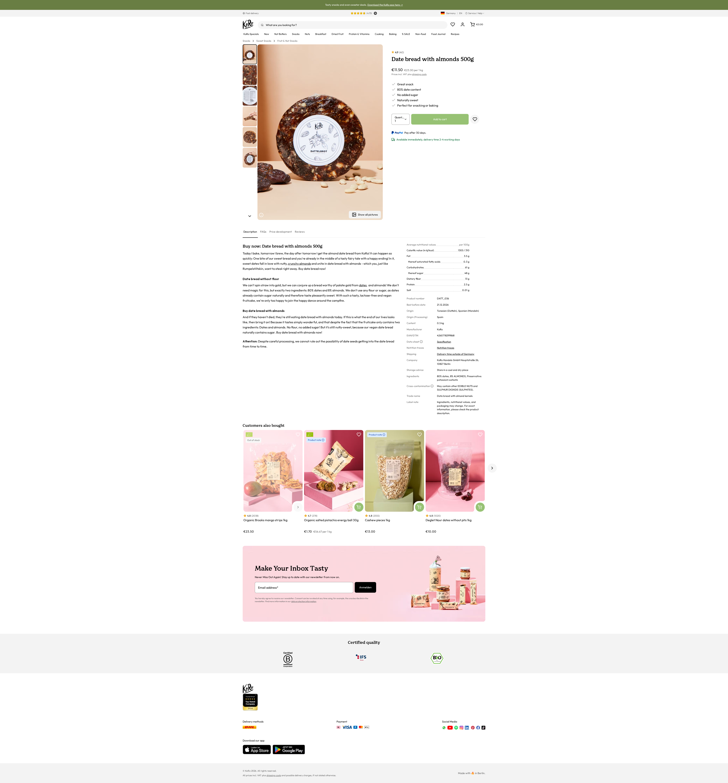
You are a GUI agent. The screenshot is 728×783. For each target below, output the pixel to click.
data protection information (303, 601)
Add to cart (440, 119)
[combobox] (352, 25)
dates (363, 285)
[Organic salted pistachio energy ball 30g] (333, 482)
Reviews (300, 231)
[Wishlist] (452, 24)
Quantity (399, 117)
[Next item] (249, 216)
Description (250, 231)
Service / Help (475, 13)
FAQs (263, 231)
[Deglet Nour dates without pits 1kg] (455, 482)
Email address (268, 587)
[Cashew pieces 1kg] (394, 482)
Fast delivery (252, 13)
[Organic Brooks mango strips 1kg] (273, 482)
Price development (280, 231)
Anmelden (365, 587)
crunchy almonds (299, 263)
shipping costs (419, 74)
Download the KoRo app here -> (385, 4)
